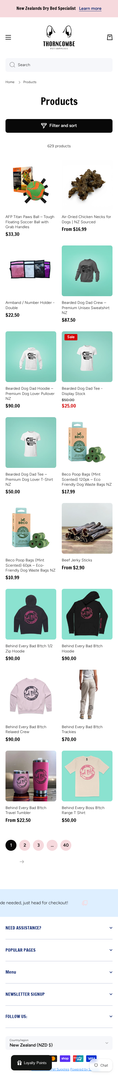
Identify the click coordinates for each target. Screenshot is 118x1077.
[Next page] (20, 861)
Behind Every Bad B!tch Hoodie (82, 648)
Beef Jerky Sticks (77, 560)
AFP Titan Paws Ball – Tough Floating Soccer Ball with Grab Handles (29, 221)
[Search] (10, 65)
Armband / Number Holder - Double (30, 305)
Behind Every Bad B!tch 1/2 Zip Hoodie (29, 648)
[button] (110, 37)
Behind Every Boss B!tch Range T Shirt (83, 810)
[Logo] (59, 37)
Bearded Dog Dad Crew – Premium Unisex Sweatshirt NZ (85, 307)
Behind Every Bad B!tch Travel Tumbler (25, 810)
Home (10, 82)
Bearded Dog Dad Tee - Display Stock (82, 391)
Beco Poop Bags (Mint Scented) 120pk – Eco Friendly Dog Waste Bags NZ (87, 479)
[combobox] (59, 65)
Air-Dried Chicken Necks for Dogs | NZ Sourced (86, 219)
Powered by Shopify (85, 1069)
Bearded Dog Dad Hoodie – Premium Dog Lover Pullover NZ (30, 393)
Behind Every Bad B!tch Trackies (82, 729)
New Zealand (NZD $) (31, 1045)
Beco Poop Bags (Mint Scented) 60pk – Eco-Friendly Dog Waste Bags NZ (30, 565)
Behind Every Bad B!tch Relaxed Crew (25, 729)
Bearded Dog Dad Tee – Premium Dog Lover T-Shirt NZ (29, 479)
